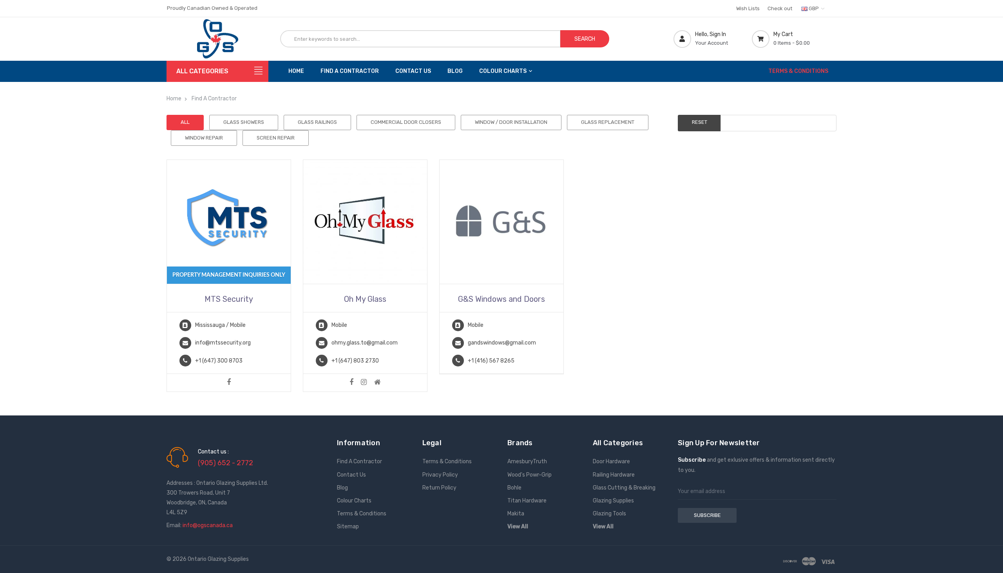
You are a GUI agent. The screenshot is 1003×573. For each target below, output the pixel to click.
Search (584, 39)
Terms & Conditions (798, 71)
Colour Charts (503, 71)
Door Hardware (611, 461)
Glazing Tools (609, 513)
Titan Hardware (527, 500)
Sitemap (348, 526)
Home (296, 71)
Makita (515, 513)
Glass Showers (243, 122)
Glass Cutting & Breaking (624, 487)
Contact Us (413, 71)
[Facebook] (229, 383)
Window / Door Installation (511, 122)
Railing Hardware (614, 474)
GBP (813, 8)
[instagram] (364, 383)
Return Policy (439, 487)
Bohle (514, 487)
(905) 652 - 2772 (225, 463)
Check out (780, 8)
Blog (455, 71)
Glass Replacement (607, 122)
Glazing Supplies (613, 500)
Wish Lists (748, 8)
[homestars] (377, 383)
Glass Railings (317, 122)
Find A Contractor (349, 71)
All (185, 122)
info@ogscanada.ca (208, 525)
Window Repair (204, 138)
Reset (699, 122)
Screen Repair (276, 138)
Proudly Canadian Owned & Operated (212, 8)
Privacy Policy (440, 474)
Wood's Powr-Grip (529, 474)
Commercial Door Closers (406, 122)
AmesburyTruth (527, 461)
